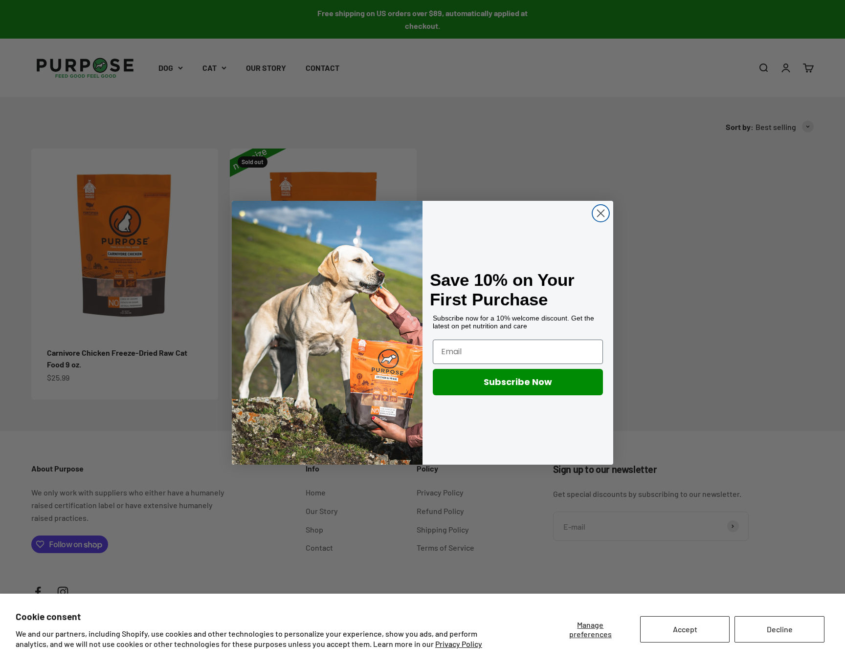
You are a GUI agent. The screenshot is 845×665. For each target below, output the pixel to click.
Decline (780, 629)
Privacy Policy (458, 643)
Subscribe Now (518, 382)
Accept (685, 629)
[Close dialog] (600, 213)
